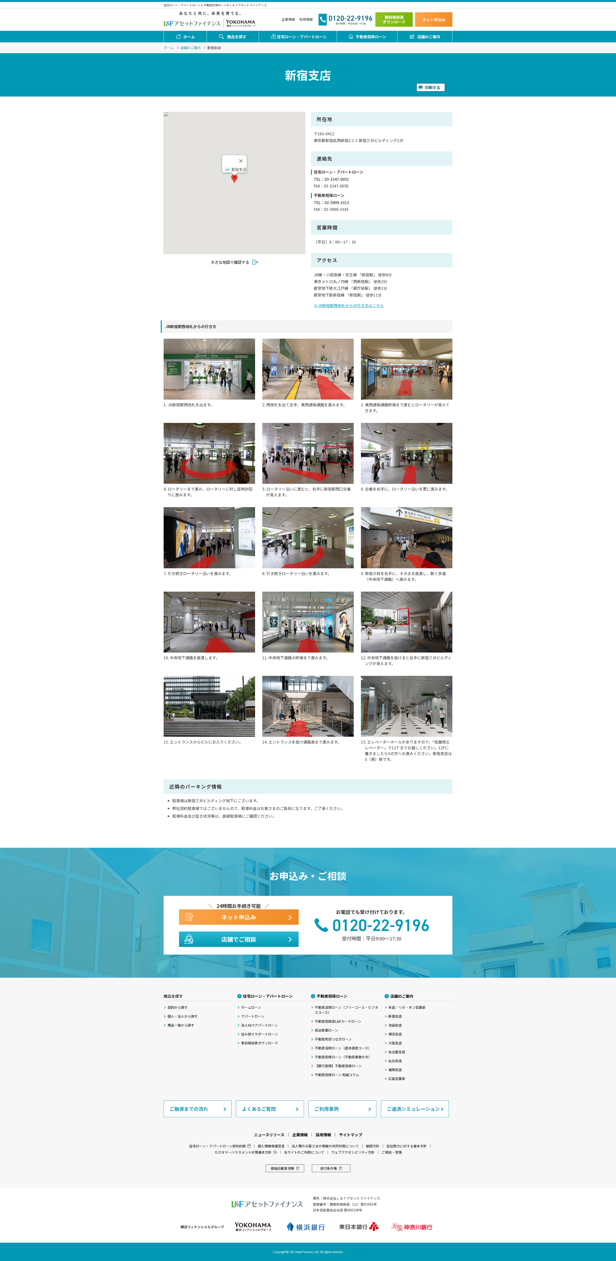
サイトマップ (350, 1135)
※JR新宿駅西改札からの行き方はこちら (349, 305)
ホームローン (251, 1007)
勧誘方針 (372, 1146)
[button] (234, 178)
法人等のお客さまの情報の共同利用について (325, 1146)
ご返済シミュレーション (413, 1108)
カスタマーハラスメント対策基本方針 (243, 1152)
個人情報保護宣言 (271, 1146)
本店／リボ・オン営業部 (406, 1007)
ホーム (189, 36)
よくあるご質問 (259, 1108)
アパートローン (252, 1016)
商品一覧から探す (180, 1025)
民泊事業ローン (326, 1030)
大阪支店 (395, 1043)
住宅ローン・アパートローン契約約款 (217, 1146)
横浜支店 (395, 1034)
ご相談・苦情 (392, 1152)
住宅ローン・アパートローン (302, 36)
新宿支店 (395, 1016)
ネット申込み (433, 19)
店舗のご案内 (428, 36)
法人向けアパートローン (259, 1025)
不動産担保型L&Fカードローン (338, 1021)
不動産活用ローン (346, 1010)
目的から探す (177, 1007)
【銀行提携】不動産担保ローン (338, 1065)
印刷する (432, 87)
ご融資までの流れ (189, 1108)
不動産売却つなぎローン (333, 1039)
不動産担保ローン (371, 36)
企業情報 (288, 19)
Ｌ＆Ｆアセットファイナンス (192, 23)
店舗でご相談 (238, 939)
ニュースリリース (269, 1135)
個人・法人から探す (182, 1016)
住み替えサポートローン (259, 1034)
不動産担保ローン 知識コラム (337, 1074)
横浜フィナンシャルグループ (240, 23)
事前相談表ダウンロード (394, 19)
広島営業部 (396, 1078)
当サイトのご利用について (304, 1152)
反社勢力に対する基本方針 (406, 1146)
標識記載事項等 (282, 1168)
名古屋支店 (396, 1051)
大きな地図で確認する (230, 262)
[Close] (241, 161)
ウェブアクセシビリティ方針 (353, 1152)
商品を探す (236, 36)
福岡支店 (395, 1069)
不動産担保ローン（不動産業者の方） (343, 1056)
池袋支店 (395, 1025)
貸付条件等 (328, 1168)
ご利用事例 (326, 1108)
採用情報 (306, 19)
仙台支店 (395, 1060)
